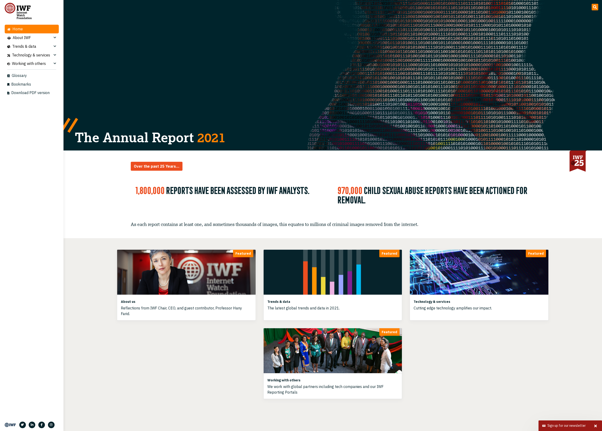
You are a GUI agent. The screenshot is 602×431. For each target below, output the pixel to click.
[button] (595, 7)
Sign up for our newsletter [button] (566, 425)
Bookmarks (21, 84)
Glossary (19, 75)
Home (17, 29)
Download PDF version (30, 92)
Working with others (29, 63)
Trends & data (24, 46)
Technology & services (31, 55)
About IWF (22, 37)
